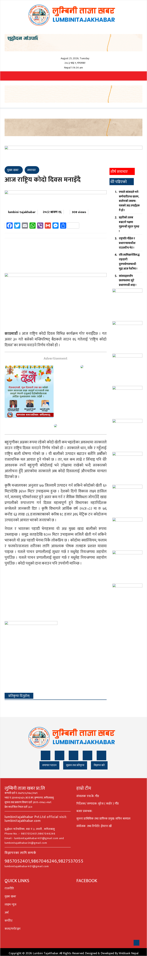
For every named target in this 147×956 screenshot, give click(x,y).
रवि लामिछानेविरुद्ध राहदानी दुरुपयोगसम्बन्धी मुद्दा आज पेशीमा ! (129, 261)
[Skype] (101, 755)
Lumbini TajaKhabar (45, 953)
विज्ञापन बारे (99, 765)
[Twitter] (59, 755)
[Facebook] (45, 755)
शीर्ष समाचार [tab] (119, 171)
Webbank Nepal (128, 953)
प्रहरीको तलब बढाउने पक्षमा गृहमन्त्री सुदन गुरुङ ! (129, 224)
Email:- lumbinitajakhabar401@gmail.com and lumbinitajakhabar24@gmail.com (34, 840)
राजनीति (9, 888)
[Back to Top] (136, 943)
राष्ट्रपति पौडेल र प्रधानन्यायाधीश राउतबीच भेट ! (127, 243)
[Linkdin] (73, 755)
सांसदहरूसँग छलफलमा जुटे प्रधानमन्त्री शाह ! (127, 281)
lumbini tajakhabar (22, 212)
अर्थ (6, 912)
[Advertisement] (56, 256)
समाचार (31, 170)
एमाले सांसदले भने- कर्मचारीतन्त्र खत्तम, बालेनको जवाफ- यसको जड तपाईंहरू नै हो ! (129, 201)
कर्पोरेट (8, 920)
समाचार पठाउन (49, 765)
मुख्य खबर (13, 170)
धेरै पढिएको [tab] (118, 182)
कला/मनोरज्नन (12, 928)
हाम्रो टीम (83, 788)
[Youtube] (87, 755)
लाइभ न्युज (10, 904)
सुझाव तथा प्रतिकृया (75, 765)
